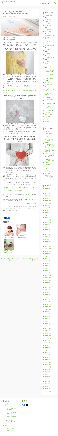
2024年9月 (47, 224)
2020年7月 (47, 345)
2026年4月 (47, 196)
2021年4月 (47, 323)
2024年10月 (48, 222)
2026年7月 (47, 191)
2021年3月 (47, 326)
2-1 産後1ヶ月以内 (27, 206)
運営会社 (7, 425)
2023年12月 (48, 246)
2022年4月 (47, 294)
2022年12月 (48, 275)
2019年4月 (47, 381)
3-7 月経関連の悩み (50, 99)
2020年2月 (47, 357)
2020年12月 (48, 333)
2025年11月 (48, 200)
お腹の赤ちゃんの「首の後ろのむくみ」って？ (49, 133)
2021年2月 (47, 328)
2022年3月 (47, 297)
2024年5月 (47, 234)
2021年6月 (47, 318)
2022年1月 (47, 302)
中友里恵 (9, 16)
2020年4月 (47, 352)
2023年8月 (47, 256)
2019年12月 (48, 362)
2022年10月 (48, 280)
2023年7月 (47, 258)
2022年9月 (47, 282)
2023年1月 (47, 273)
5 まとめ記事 (48, 110)
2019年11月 (48, 364)
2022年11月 (48, 277)
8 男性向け (47, 119)
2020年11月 (48, 335)
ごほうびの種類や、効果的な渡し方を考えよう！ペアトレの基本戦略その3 (49, 142)
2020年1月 (47, 359)
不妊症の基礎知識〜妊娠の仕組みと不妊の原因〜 (15, 190)
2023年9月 (47, 253)
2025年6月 (47, 208)
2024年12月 (48, 220)
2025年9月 (47, 205)
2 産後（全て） (18, 206)
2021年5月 (47, 321)
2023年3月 (47, 268)
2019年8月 (47, 371)
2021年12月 (48, 304)
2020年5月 (47, 350)
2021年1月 (47, 331)
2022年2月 (47, 299)
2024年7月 (47, 229)
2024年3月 (47, 239)
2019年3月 (47, 384)
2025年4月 (47, 212)
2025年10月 (48, 203)
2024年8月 (47, 227)
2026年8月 (47, 188)
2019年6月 (47, 376)
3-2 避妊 (47, 82)
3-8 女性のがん (48, 103)
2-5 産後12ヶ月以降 (30, 208)
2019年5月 (47, 379)
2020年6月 (47, 347)
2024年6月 (47, 232)
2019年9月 (47, 369)
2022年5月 (47, 292)
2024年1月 (47, 244)
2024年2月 (47, 241)
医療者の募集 (10, 430)
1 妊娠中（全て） (49, 15)
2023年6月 (47, 261)
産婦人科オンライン (46, 3)
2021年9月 (47, 311)
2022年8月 (47, 285)
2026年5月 (47, 193)
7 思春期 (47, 116)
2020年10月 (48, 338)
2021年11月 (48, 306)
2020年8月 (47, 343)
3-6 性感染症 (48, 97)
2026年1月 (47, 198)
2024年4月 (47, 237)
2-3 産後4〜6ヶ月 (12, 208)
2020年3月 (47, 355)
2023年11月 (48, 249)
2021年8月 (47, 314)
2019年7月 (47, 374)
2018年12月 (48, 391)
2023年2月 (47, 270)
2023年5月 (47, 263)
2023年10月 (48, 251)
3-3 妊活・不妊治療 (50, 85)
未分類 (46, 121)
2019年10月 (48, 367)
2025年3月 (47, 215)
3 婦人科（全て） (49, 66)
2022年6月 (47, 290)
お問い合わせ (10, 428)
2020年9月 (47, 340)
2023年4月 (47, 265)
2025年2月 (47, 217)
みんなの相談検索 (11, 416)
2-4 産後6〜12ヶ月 (21, 208)
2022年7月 (47, 287)
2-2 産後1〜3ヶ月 (49, 49)
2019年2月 (47, 386)
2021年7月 (47, 316)
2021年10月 (48, 309)
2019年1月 (47, 388)
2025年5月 (47, 210)
